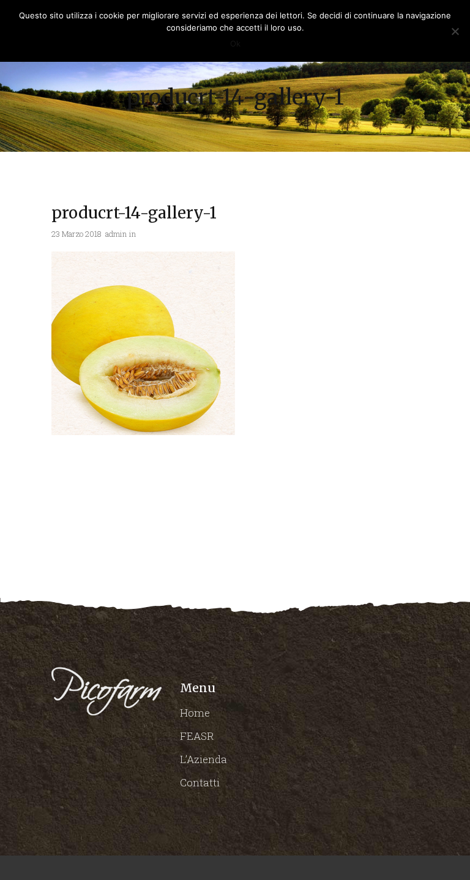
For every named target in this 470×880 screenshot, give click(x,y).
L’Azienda (203, 759)
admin (116, 233)
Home (195, 713)
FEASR (197, 736)
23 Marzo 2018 (76, 233)
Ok (235, 43)
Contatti (200, 782)
